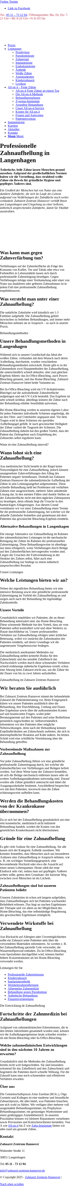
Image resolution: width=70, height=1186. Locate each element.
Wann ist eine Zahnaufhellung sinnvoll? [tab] (24, 444)
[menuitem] (39, 45)
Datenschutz (8, 1180)
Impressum (25, 1180)
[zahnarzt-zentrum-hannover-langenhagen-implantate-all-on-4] (29, 38)
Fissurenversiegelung (21, 999)
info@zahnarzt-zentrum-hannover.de (22, 1170)
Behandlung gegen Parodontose (27, 992)
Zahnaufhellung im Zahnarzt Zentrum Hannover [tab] (29, 679)
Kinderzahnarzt (17, 978)
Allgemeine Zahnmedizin (23, 988)
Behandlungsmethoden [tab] (14, 333)
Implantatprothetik (19, 981)
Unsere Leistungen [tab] (11, 572)
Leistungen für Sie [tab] (11, 968)
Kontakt (39, 1180)
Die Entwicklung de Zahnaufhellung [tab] (22, 1005)
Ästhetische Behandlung (23, 995)
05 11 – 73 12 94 (16, 15)
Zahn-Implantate (42, 1125)
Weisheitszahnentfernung (23, 985)
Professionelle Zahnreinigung (26, 974)
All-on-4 (13, 1125)
